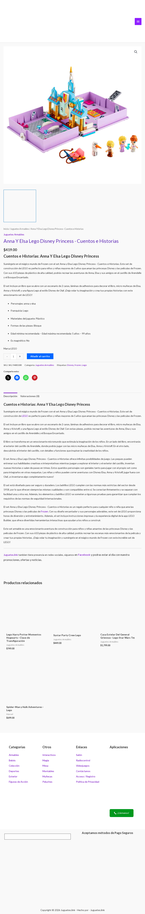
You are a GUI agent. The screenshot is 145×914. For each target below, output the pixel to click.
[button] (136, 52)
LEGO (25, 415)
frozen (78, 365)
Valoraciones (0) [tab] (29, 396)
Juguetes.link (11, 554)
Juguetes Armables (19, 229)
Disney (70, 365)
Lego (84, 365)
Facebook (84, 554)
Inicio (6, 229)
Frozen (44, 511)
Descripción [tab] (10, 396)
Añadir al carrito (40, 356)
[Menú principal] (138, 21)
